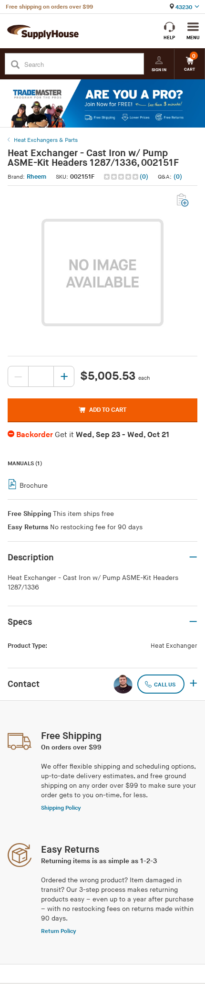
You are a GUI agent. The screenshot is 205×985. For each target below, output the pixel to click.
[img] (122, 177)
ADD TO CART (107, 410)
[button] (127, 177)
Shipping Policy (61, 808)
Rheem (36, 177)
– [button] (193, 557)
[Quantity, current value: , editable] (41, 376)
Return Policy (58, 931)
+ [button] (193, 684)
